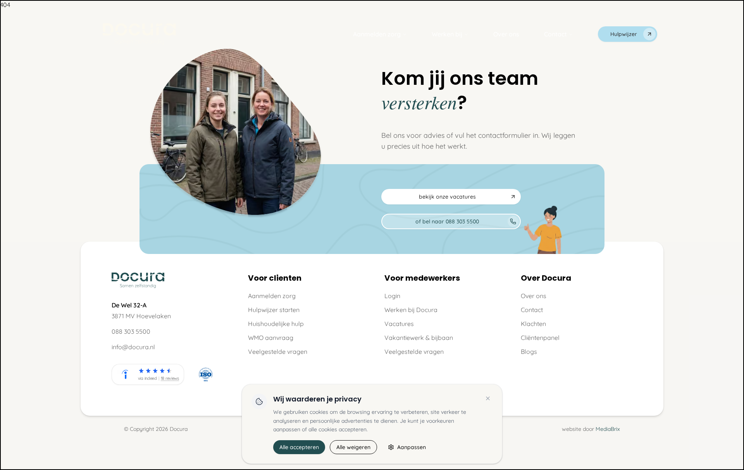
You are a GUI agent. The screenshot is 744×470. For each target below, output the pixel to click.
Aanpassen (411, 447)
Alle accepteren (299, 447)
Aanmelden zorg (377, 34)
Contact (555, 34)
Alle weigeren (353, 447)
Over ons (506, 34)
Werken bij (447, 34)
